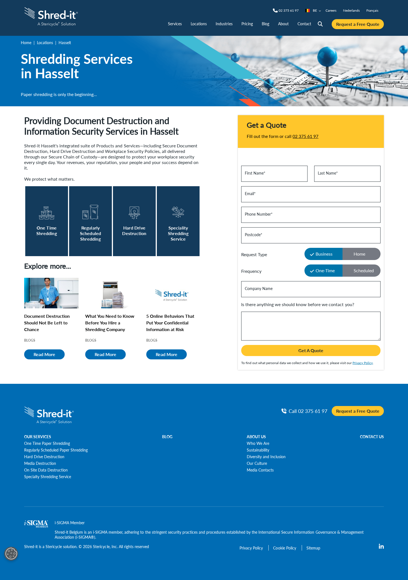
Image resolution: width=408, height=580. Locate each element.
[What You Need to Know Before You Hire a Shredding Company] (112, 293)
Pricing (247, 23)
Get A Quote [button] (310, 350)
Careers (331, 10)
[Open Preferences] (11, 554)
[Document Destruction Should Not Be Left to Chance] (51, 293)
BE (315, 10)
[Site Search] (320, 24)
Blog (265, 23)
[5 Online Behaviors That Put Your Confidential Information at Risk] (173, 293)
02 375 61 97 (305, 136)
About (283, 23)
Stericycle (54, 546)
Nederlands (351, 10)
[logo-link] (51, 16)
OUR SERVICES (37, 436)
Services (175, 23)
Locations (199, 23)
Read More (44, 354)
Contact (304, 23)
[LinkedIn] (381, 546)
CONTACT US (372, 436)
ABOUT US (256, 436)
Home (26, 42)
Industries (224, 23)
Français (372, 10)
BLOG (167, 436)
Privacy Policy (362, 362)
